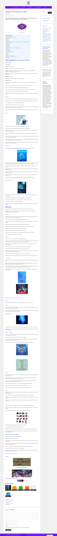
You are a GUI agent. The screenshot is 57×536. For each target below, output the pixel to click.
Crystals (8, 52)
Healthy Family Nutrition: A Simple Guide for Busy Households (46, 31)
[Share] (18, 480)
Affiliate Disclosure (43, 534)
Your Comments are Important (10, 55)
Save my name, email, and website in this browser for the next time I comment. (17, 527)
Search (43, 11)
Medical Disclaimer (37, 534)
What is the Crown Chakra (9, 503)
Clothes (7, 53)
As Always (8, 57)
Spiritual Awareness (23, 7)
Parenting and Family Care (38, 7)
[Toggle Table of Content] (28, 35)
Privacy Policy (32, 534)
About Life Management (16, 7)
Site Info (45, 7)
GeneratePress (19, 534)
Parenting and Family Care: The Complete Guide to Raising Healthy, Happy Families (47, 36)
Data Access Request (49, 534)
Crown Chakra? (15, 453)
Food (7, 54)
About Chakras (9, 499)
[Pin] (20, 480)
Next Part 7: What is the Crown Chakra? (12, 56)
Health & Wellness (30, 7)
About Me (28, 534)
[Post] (22, 480)
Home (10, 7)
